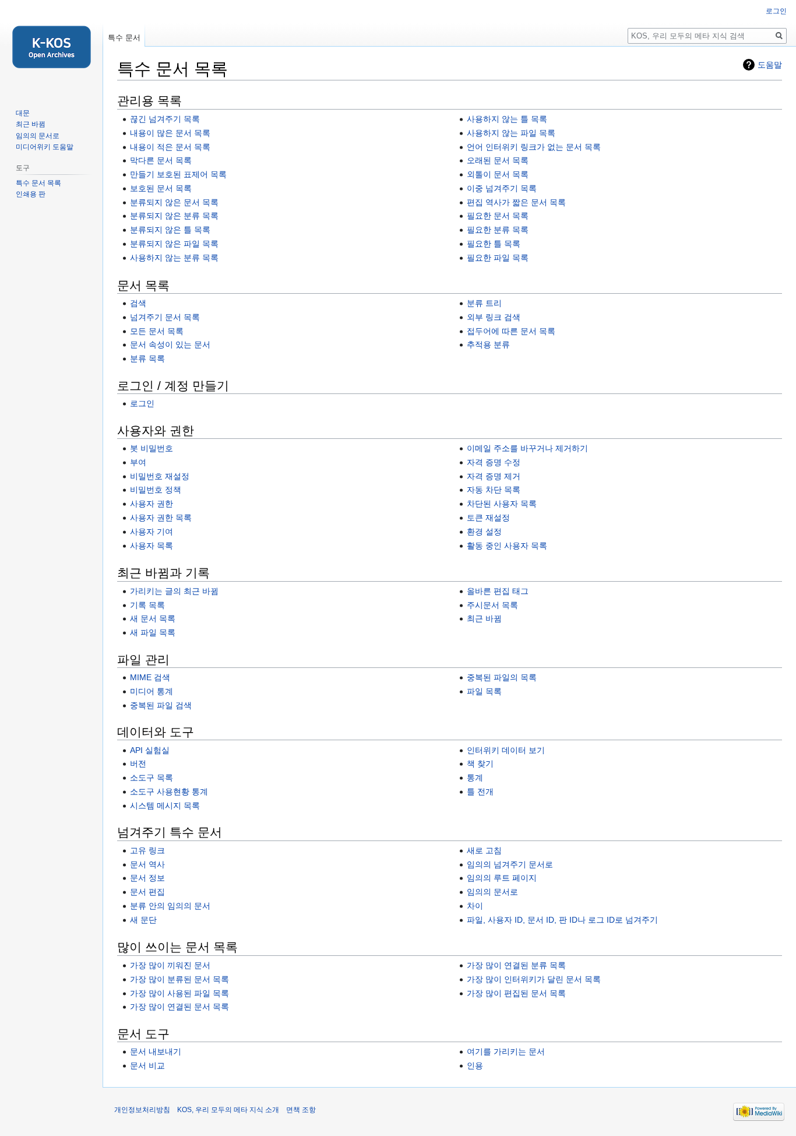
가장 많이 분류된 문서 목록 (179, 979)
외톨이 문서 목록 (498, 174)
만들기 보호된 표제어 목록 (178, 174)
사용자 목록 (151, 545)
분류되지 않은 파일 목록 (174, 243)
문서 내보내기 (155, 1051)
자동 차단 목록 (493, 489)
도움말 (770, 64)
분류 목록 (147, 358)
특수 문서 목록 (38, 183)
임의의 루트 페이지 (502, 877)
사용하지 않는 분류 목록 (174, 257)
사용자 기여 (151, 531)
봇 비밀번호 (151, 448)
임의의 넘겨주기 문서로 (510, 864)
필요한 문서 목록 (498, 215)
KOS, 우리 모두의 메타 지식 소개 (228, 1110)
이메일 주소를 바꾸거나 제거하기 (527, 448)
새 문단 (143, 919)
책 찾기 (480, 763)
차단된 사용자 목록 (502, 503)
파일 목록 (484, 691)
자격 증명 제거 (493, 476)
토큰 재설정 (488, 517)
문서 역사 (147, 864)
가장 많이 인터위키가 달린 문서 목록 (534, 979)
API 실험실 (150, 750)
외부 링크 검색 (493, 317)
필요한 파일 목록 (498, 257)
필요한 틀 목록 (493, 243)
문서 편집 (147, 891)
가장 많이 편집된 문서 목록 (516, 993)
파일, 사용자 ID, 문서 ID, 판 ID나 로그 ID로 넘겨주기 (562, 919)
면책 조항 (301, 1110)
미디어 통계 (151, 691)
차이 (475, 905)
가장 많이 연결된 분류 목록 (516, 965)
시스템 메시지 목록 (165, 805)
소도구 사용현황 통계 (169, 791)
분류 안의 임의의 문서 (170, 905)
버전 (138, 763)
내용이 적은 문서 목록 (170, 147)
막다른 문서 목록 (161, 160)
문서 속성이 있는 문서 (170, 344)
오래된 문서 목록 (498, 160)
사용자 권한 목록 (161, 517)
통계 (475, 777)
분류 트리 (484, 303)
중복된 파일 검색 (161, 705)
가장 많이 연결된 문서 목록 (179, 1006)
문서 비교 (147, 1065)
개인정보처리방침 (142, 1110)
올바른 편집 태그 (498, 591)
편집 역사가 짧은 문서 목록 (516, 202)
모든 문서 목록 (157, 331)
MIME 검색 (150, 677)
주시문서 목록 (492, 605)
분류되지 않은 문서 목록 (174, 202)
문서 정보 (147, 877)
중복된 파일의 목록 (502, 677)
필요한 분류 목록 (498, 229)
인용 (475, 1065)
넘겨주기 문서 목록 (165, 317)
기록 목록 (147, 605)
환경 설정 (484, 531)
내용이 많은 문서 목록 (170, 133)
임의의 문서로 (492, 891)
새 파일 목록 (152, 632)
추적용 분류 (488, 344)
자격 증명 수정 (493, 462)
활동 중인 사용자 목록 (507, 545)
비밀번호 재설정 (159, 476)
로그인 (142, 403)
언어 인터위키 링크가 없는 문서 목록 (534, 147)
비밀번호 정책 (155, 489)
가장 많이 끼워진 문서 (170, 965)
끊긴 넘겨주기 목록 (165, 119)
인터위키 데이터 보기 (506, 750)
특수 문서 (124, 37)
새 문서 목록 (152, 618)
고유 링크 (147, 850)
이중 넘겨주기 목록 (502, 188)
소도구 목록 (151, 777)
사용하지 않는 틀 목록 (507, 119)
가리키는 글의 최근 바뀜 (174, 591)
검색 (138, 303)
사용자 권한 (151, 503)
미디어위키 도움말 (44, 147)
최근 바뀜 (484, 618)
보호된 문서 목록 (161, 188)
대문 (23, 113)
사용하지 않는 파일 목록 (511, 133)
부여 (138, 462)
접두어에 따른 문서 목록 (511, 331)
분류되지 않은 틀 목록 (170, 229)
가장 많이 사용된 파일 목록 (179, 993)
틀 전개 (480, 791)
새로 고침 (484, 850)
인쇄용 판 (30, 194)
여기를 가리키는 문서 (506, 1051)
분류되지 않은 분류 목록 (174, 215)
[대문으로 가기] (51, 46)
